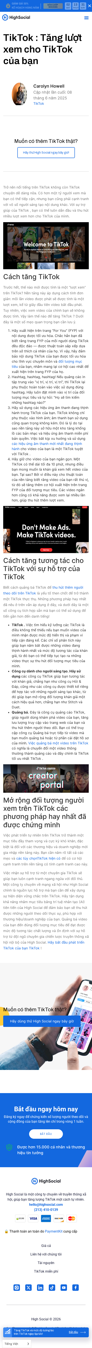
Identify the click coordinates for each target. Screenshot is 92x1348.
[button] (86, 17)
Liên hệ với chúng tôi (46, 1254)
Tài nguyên (46, 1263)
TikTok (38, 103)
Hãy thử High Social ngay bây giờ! (46, 152)
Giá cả (46, 1246)
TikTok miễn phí (46, 1271)
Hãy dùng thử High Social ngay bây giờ (42, 1021)
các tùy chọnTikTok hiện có (38, 858)
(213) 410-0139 (46, 1210)
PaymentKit (53, 1231)
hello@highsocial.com (46, 1205)
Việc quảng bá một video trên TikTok (58, 743)
